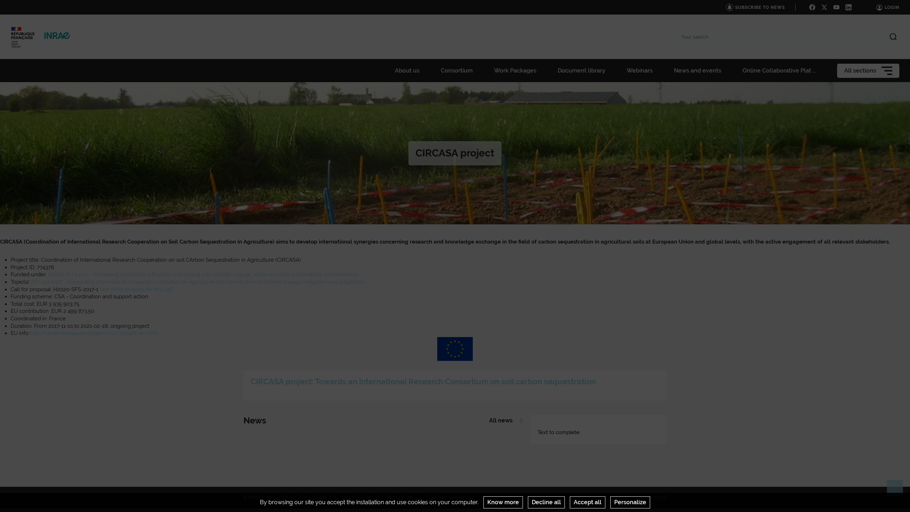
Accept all (587, 502)
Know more (503, 502)
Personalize (630, 502)
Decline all (546, 502)
